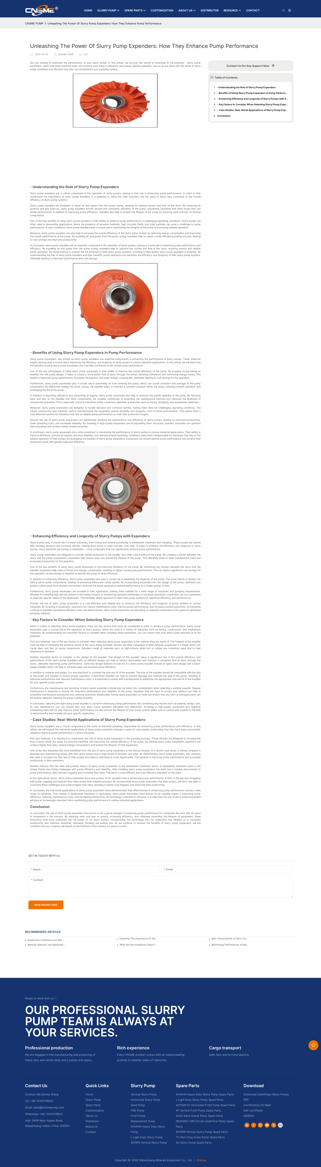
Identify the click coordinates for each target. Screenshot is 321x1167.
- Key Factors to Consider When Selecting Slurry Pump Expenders (253, 104)
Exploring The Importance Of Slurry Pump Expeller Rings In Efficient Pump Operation (139, 938)
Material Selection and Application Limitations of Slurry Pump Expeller (47, 944)
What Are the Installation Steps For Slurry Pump (139, 944)
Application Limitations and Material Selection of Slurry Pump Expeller (46, 940)
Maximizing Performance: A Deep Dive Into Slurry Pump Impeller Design (230, 944)
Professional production (49, 1047)
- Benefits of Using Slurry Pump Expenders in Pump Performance (253, 93)
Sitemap (201, 1160)
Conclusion (224, 115)
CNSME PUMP (34, 23)
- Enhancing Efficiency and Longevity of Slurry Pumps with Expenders (253, 98)
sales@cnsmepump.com (48, 1107)
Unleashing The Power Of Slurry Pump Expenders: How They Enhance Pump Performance (104, 23)
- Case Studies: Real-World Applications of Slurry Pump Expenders (253, 110)
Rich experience (133, 1047)
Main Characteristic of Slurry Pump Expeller (230, 938)
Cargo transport (225, 1047)
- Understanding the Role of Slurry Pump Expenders (246, 87)
